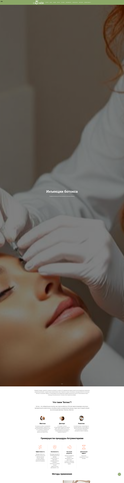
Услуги (46, 2)
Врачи (58, 2)
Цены (51, 2)
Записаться (75, 2)
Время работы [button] (87, 2)
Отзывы (63, 2)
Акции (54, 2)
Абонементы (68, 2)
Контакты (81, 2)
